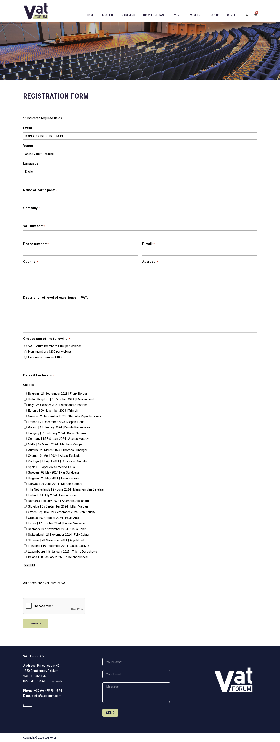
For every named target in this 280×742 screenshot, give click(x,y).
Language (31, 163)
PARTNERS (128, 15)
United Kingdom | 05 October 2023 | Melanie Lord (61, 399)
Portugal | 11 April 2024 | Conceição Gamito (57, 461)
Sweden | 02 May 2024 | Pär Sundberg (53, 472)
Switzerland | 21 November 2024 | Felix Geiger (58, 534)
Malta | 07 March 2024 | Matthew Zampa (55, 444)
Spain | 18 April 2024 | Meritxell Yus (51, 467)
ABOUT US (108, 15)
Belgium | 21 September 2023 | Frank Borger (57, 393)
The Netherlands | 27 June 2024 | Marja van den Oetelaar (66, 489)
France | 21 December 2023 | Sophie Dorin (56, 422)
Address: (150, 262)
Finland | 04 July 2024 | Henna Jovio (52, 495)
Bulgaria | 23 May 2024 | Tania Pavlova (53, 478)
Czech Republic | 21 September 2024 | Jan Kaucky (61, 512)
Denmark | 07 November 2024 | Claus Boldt (57, 529)
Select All (29, 565)
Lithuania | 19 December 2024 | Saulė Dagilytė (58, 546)
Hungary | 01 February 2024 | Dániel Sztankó (57, 433)
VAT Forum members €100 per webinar (54, 346)
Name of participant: (40, 190)
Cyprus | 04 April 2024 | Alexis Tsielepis (54, 456)
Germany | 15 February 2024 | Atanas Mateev (58, 439)
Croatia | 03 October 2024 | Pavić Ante (54, 518)
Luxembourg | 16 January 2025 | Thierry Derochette (62, 551)
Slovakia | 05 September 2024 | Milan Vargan (58, 506)
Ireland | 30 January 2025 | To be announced (58, 557)
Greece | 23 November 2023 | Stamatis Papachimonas (64, 416)
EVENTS (178, 15)
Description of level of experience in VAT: (55, 297)
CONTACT (233, 15)
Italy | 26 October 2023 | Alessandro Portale (57, 405)
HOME (90, 15)
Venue (28, 146)
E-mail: (148, 244)
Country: (30, 262)
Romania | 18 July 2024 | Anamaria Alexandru (58, 501)
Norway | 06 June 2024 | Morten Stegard (55, 484)
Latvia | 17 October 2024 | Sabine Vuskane (56, 523)
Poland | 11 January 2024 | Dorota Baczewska (59, 427)
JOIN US (215, 15)
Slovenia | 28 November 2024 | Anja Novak (56, 540)
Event (27, 128)
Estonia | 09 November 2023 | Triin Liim (54, 410)
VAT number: (34, 226)
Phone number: (36, 244)
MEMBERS (196, 15)
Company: (31, 208)
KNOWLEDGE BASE (154, 15)
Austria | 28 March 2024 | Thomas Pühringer (57, 450)
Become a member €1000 (45, 357)
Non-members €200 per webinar (50, 351)
